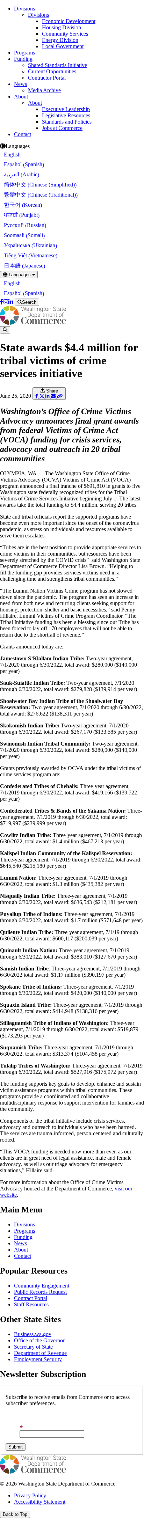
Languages (19, 274)
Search (29, 302)
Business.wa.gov (32, 1334)
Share (51, 391)
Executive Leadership (66, 109)
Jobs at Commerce (62, 128)
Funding (23, 59)
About (21, 97)
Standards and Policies (67, 122)
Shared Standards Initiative (57, 65)
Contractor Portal (47, 78)
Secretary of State (33, 1347)
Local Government (63, 46)
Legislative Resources (66, 115)
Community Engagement (41, 1286)
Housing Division (61, 27)
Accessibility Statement (39, 1502)
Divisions (24, 9)
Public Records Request (40, 1292)
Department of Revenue (40, 1353)
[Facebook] (1, 302)
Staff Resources (31, 1304)
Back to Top (15, 1514)
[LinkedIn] (10, 302)
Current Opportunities (52, 71)
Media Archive (44, 90)
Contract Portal (30, 1298)
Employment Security (38, 1359)
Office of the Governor (39, 1340)
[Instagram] (5, 302)
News (20, 84)
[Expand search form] (5, 329)
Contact (22, 134)
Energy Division (60, 40)
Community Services (65, 34)
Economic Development (68, 21)
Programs (24, 53)
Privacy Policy (30, 1495)
